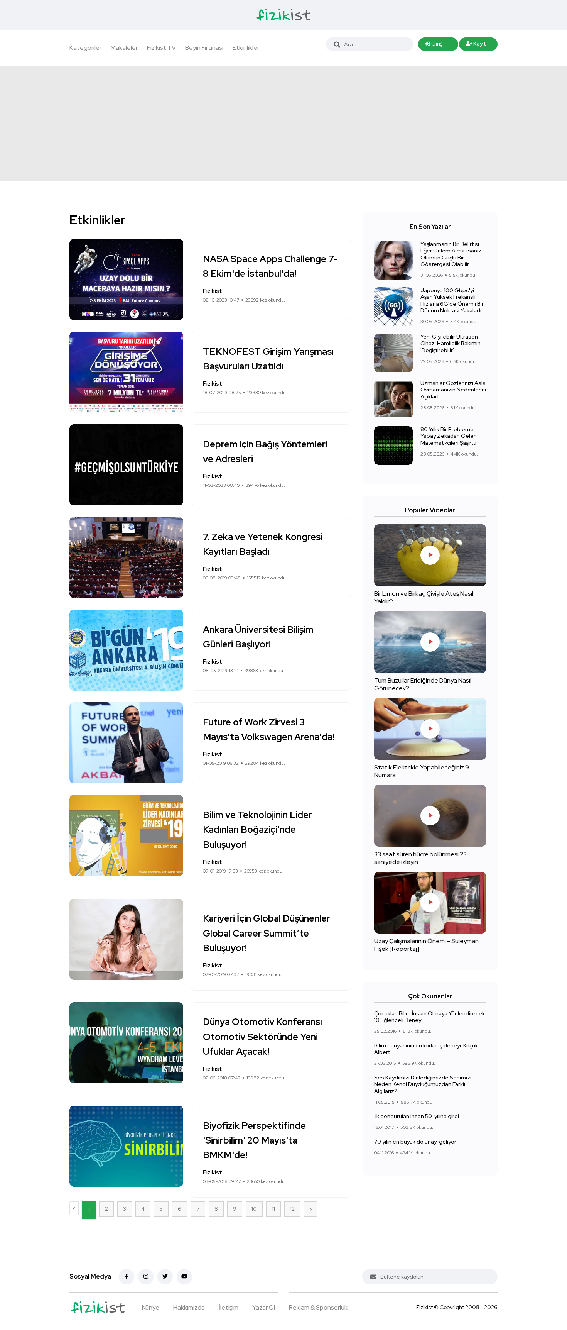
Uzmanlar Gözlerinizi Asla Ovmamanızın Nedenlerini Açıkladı (453, 390)
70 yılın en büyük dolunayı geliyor (415, 1141)
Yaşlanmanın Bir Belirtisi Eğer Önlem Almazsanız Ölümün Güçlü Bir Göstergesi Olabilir (450, 254)
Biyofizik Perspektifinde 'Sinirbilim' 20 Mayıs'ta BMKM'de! (254, 1140)
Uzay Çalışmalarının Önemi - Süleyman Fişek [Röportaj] (426, 945)
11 (273, 1208)
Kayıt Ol (476, 45)
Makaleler (124, 48)
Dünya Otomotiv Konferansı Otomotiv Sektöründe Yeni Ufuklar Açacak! (262, 1036)
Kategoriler (85, 48)
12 (292, 1208)
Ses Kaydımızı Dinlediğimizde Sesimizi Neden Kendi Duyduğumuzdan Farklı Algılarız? (422, 1084)
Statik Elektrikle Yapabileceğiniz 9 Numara (421, 771)
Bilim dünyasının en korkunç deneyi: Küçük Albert (426, 1049)
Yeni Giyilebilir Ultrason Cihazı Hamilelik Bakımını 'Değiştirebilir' (451, 343)
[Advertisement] (283, 123)
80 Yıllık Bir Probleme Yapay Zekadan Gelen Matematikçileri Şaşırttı (448, 436)
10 (254, 1208)
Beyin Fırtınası (204, 48)
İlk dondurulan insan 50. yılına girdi (416, 1116)
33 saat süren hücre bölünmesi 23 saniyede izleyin (420, 858)
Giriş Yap (433, 45)
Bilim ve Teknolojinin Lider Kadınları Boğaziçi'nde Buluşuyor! (257, 830)
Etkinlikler (246, 48)
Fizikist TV (161, 48)
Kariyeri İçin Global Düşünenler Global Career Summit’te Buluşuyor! (266, 933)
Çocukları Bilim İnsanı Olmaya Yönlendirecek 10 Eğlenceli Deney (429, 1017)
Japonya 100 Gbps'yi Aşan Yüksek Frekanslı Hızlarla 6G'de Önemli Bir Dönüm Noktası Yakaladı (452, 300)
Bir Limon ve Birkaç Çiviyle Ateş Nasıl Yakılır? (423, 597)
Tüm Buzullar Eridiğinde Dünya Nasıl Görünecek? (422, 684)
